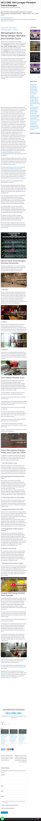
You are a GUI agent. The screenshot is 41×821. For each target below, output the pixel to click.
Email (2, 791)
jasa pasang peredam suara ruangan (18, 178)
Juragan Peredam (5, 27)
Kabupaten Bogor (17, 49)
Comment (3, 774)
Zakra (32, 819)
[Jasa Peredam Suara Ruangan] (35, 57)
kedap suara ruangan (5, 660)
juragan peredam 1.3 (8, 29)
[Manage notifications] (38, 818)
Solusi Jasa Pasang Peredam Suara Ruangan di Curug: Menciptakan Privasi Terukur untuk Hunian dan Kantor (34, 125)
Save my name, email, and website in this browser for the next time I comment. (13, 802)
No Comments (15, 29)
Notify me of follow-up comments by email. (10, 805)
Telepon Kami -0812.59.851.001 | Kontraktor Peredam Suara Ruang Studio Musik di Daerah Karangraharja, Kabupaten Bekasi (13, 737)
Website (2, 796)
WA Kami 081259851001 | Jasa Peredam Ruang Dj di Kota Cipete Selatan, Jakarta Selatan (35, 117)
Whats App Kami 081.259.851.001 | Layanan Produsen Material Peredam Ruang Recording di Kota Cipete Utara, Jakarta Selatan (34, 89)
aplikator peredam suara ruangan (16, 167)
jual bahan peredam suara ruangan (12, 168)
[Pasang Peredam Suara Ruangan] (35, 35)
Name (2, 786)
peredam (19, 660)
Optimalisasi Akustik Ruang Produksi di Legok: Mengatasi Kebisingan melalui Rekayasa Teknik (34, 110)
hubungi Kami (8, 677)
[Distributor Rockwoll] (35, 46)
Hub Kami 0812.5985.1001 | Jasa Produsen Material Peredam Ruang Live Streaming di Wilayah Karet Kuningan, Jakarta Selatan (35, 100)
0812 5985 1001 (14, 712)
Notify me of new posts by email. (8, 808)
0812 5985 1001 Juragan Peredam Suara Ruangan (18, 4)
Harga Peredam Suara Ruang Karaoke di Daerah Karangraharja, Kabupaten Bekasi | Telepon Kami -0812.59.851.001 (22, 737)
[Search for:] (35, 77)
